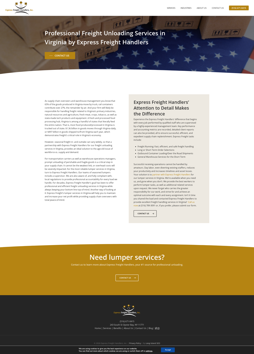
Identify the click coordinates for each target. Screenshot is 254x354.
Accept (168, 350)
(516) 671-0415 (127, 321)
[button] (60, 55)
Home (98, 328)
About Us (128, 328)
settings (149, 351)
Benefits (118, 328)
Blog (151, 328)
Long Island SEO (153, 343)
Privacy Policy (135, 343)
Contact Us (140, 328)
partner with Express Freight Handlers (171, 174)
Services (107, 328)
